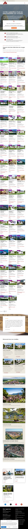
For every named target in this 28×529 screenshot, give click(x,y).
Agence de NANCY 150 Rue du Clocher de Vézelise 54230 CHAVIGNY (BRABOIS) (7, 515)
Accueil (4, 45)
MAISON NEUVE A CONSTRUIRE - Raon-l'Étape (12, 302)
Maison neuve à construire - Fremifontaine (11, 211)
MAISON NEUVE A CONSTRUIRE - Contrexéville (11, 107)
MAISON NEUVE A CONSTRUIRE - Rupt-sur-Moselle (12, 286)
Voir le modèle (18, 356)
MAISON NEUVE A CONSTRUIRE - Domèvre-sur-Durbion (4, 226)
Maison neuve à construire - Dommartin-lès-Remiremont (11, 196)
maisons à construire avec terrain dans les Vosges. (10, 52)
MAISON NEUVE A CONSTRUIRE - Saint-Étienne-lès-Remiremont (3, 286)
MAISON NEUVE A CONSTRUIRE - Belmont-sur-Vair (20, 107)
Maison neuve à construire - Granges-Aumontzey (21, 136)
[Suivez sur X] (11, 504)
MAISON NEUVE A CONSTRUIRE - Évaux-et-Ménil (4, 241)
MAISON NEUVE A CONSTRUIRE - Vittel (20, 271)
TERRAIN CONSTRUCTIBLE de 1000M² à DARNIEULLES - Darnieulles (4, 64)
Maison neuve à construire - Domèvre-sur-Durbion (21, 211)
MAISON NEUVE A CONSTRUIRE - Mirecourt (3, 181)
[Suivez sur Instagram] (16, 504)
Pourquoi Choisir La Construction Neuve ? (19, 477)
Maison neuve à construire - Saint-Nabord (12, 271)
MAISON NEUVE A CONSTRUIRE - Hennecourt (3, 92)
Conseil (7, 496)
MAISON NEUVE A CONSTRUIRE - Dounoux (20, 241)
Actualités (4, 480)
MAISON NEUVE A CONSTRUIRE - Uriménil (21, 181)
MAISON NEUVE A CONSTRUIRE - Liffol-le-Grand (20, 151)
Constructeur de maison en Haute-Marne (20, 520)
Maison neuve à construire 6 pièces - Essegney (12, 151)
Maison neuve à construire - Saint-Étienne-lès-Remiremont (20, 286)
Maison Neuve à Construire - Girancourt (3, 211)
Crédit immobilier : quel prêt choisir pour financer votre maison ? (7, 478)
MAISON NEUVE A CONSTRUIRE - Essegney (20, 92)
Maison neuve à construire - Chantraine (11, 181)
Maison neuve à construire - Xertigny (3, 121)
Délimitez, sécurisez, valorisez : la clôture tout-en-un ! (7, 494)
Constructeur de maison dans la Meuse (20, 519)
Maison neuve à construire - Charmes (4, 301)
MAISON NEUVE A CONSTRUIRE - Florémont (20, 226)
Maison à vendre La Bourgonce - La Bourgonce (20, 256)
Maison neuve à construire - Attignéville (19, 122)
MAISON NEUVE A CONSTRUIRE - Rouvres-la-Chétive (3, 271)
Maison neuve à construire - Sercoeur (3, 106)
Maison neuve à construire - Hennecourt (19, 77)
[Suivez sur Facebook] (5, 504)
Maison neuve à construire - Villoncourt (11, 226)
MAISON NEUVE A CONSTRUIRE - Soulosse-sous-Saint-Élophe (4, 166)
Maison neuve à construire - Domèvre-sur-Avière (12, 92)
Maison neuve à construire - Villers (3, 77)
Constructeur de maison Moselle (19, 524)
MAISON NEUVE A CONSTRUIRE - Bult (12, 165)
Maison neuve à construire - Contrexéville (11, 136)
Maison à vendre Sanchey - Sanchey (3, 256)
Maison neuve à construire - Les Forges (12, 63)
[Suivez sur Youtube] (21, 504)
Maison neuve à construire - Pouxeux (12, 77)
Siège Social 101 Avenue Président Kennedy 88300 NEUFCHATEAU (6, 511)
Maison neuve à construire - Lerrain (12, 241)
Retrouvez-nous (9, 497)
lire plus (4, 482)
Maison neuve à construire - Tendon (3, 195)
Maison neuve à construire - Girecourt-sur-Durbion (12, 256)
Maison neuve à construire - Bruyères (20, 165)
